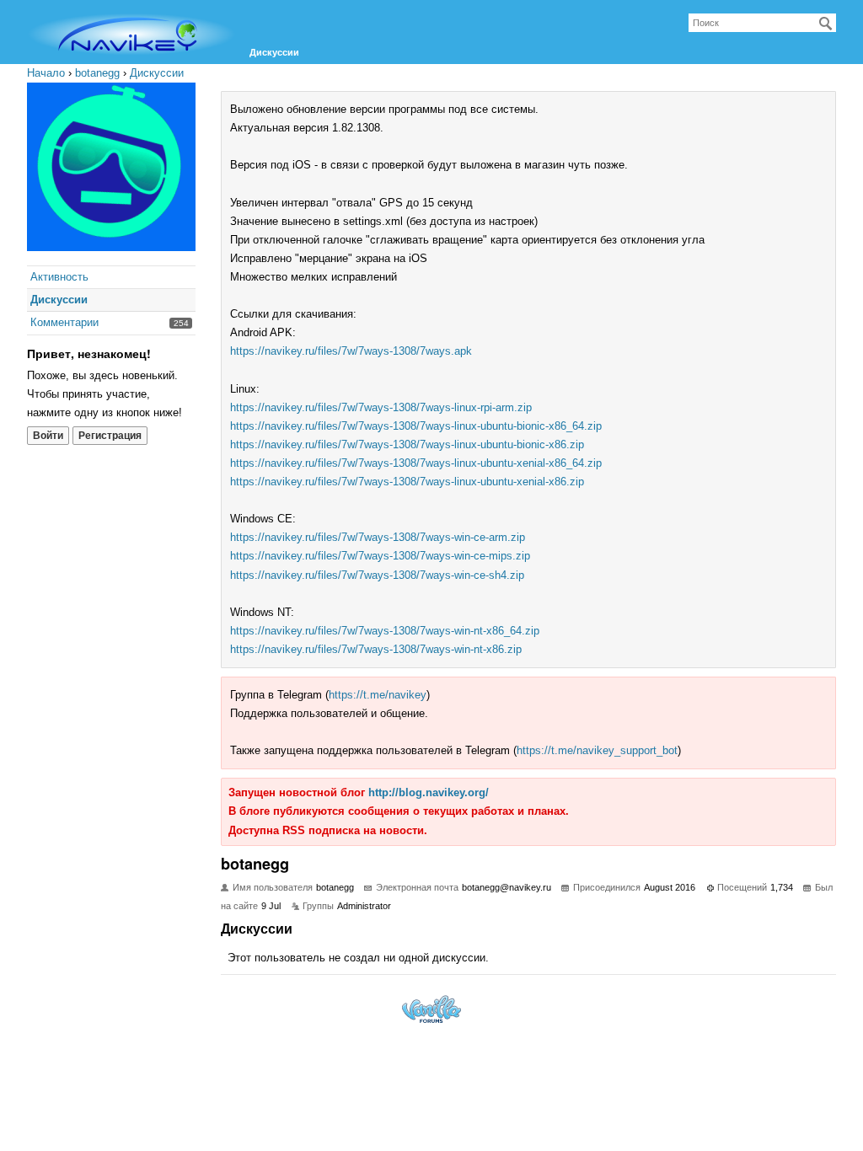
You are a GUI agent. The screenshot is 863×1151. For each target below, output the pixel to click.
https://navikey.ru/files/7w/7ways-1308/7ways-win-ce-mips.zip (380, 555)
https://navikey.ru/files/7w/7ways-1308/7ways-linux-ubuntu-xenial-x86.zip (407, 481)
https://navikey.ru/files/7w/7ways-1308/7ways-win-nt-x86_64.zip (384, 630)
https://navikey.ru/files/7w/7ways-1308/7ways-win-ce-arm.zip (377, 537)
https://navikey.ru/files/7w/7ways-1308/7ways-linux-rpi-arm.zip (381, 407)
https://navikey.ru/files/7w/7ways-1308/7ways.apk (351, 351)
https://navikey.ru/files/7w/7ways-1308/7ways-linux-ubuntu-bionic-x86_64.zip (416, 426)
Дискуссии (274, 52)
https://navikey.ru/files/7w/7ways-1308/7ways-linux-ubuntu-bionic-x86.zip (407, 444)
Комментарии (64, 322)
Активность (59, 276)
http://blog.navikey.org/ (428, 792)
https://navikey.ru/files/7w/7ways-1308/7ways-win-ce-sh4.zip (377, 575)
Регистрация (110, 436)
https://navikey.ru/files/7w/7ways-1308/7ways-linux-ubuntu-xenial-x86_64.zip (416, 463)
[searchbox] (762, 22)
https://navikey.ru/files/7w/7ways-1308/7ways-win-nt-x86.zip (376, 649)
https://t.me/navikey (377, 694)
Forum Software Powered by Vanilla (431, 1009)
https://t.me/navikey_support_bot (597, 750)
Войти (48, 436)
